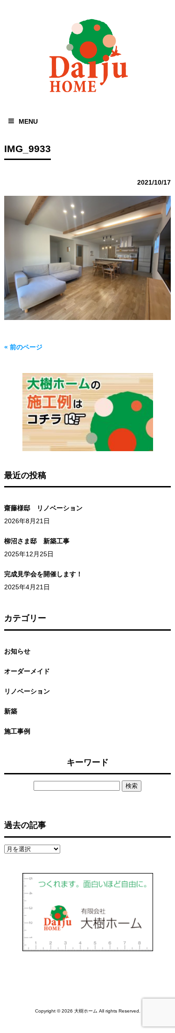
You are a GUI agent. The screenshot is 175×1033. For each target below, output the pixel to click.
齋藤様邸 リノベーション (43, 508)
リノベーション (27, 691)
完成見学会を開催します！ (43, 574)
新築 (10, 711)
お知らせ (17, 651)
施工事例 (17, 731)
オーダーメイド (27, 671)
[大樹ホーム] (88, 94)
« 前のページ (23, 347)
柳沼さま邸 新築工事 (37, 541)
